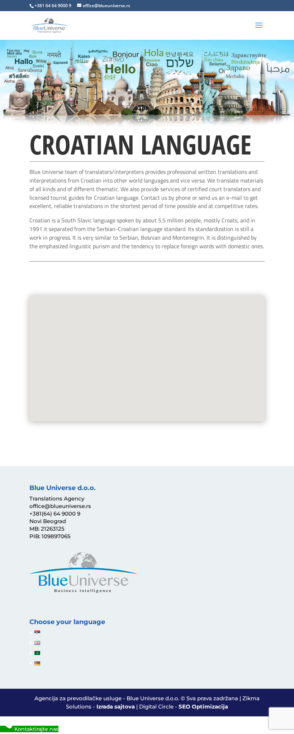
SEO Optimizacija (203, 706)
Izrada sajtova (115, 706)
